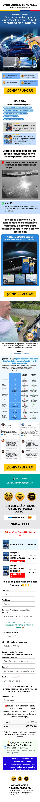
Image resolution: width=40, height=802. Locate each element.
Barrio (5, 667)
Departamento (8, 696)
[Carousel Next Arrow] (36, 186)
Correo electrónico (10, 632)
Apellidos (6, 600)
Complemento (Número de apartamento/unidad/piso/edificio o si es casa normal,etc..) (18, 654)
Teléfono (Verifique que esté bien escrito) (18, 611)
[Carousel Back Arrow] (3, 186)
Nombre (6, 590)
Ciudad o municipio (10, 677)
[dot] (18, 216)
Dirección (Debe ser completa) (15, 642)
